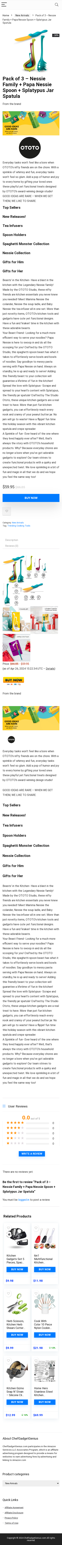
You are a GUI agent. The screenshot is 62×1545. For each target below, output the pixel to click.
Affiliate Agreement (14, 1507)
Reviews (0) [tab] (11, 545)
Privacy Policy (11, 1518)
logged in (24, 1199)
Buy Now (31, 498)
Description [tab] (11, 540)
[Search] (57, 4)
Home (6, 15)
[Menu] (4, 4)
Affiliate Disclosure (14, 1512)
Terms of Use (11, 1523)
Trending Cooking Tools (18, 526)
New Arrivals (22, 15)
